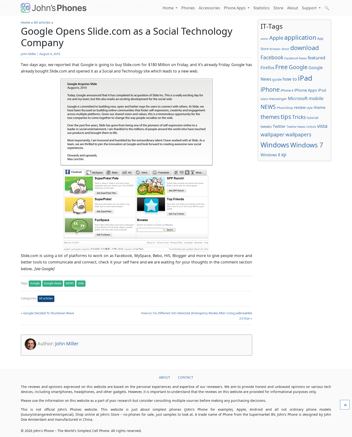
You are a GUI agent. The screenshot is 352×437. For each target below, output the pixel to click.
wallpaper (272, 134)
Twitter (279, 126)
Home (169, 8)
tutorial (312, 117)
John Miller (28, 54)
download (304, 47)
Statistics (261, 8)
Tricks (299, 116)
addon (264, 38)
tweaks (266, 126)
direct (285, 49)
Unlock (311, 127)
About (292, 8)
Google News (53, 283)
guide (277, 79)
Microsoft (298, 98)
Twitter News (296, 126)
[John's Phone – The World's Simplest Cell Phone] (53, 8)
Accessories (209, 8)
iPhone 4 (287, 90)
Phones (188, 8)
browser (275, 49)
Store (278, 8)
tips (286, 116)
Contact (185, 377)
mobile (316, 98)
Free (281, 66)
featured (316, 58)
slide (81, 283)
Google (35, 283)
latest (264, 99)
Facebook (272, 57)
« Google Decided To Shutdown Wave (47, 313)
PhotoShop (285, 108)
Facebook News (295, 58)
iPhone (270, 89)
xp (283, 154)
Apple (276, 37)
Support (310, 8)
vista (322, 126)
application (300, 37)
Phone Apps (235, 8)
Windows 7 (306, 144)
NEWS (70, 283)
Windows (275, 144)
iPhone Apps (305, 90)
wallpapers (298, 134)
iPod (322, 90)
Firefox (267, 67)
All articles (42, 22)
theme (319, 107)
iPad (305, 78)
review (300, 107)
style (310, 108)
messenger (278, 98)
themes (270, 117)
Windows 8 (270, 154)
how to (290, 79)
